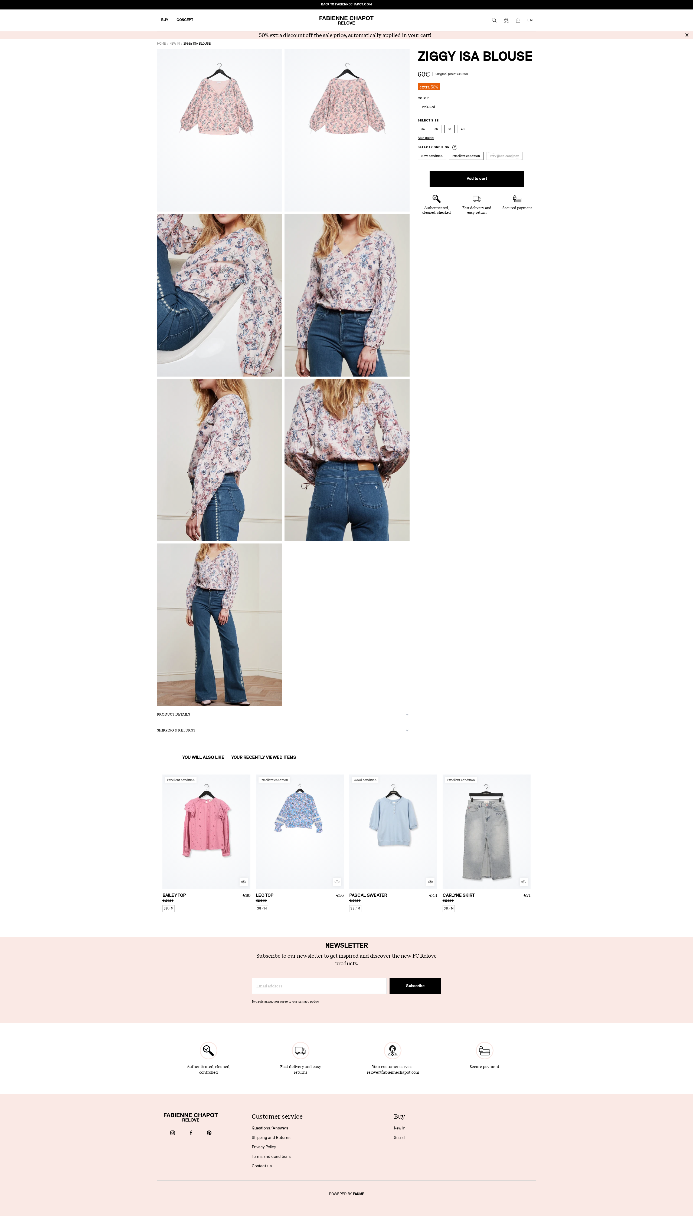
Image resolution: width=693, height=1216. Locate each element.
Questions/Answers (270, 1128)
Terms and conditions (271, 1156)
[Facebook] (191, 1133)
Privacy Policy (264, 1147)
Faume (358, 1194)
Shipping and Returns (271, 1137)
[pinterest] (209, 1133)
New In (174, 44)
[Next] (246, 832)
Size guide (426, 138)
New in (400, 1128)
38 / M (169, 909)
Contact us (262, 1166)
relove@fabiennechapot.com (393, 1072)
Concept (184, 20)
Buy (164, 20)
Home (161, 44)
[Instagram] (172, 1133)
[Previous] (166, 832)
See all (400, 1137)
